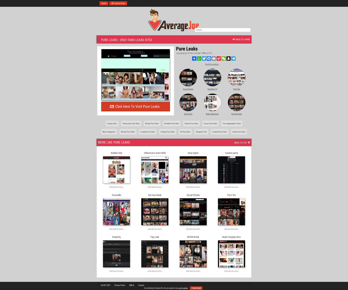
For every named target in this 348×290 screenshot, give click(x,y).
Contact (141, 285)
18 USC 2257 (105, 285)
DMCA (131, 285)
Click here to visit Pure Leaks (137, 106)
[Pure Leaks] (135, 74)
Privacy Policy (119, 285)
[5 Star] (186, 53)
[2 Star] (179, 53)
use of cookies (183, 288)
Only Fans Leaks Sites (136, 40)
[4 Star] (184, 53)
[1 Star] (177, 53)
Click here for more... (116, 187)
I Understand (196, 288)
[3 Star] (181, 53)
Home (104, 3)
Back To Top (241, 142)
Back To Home (242, 39)
